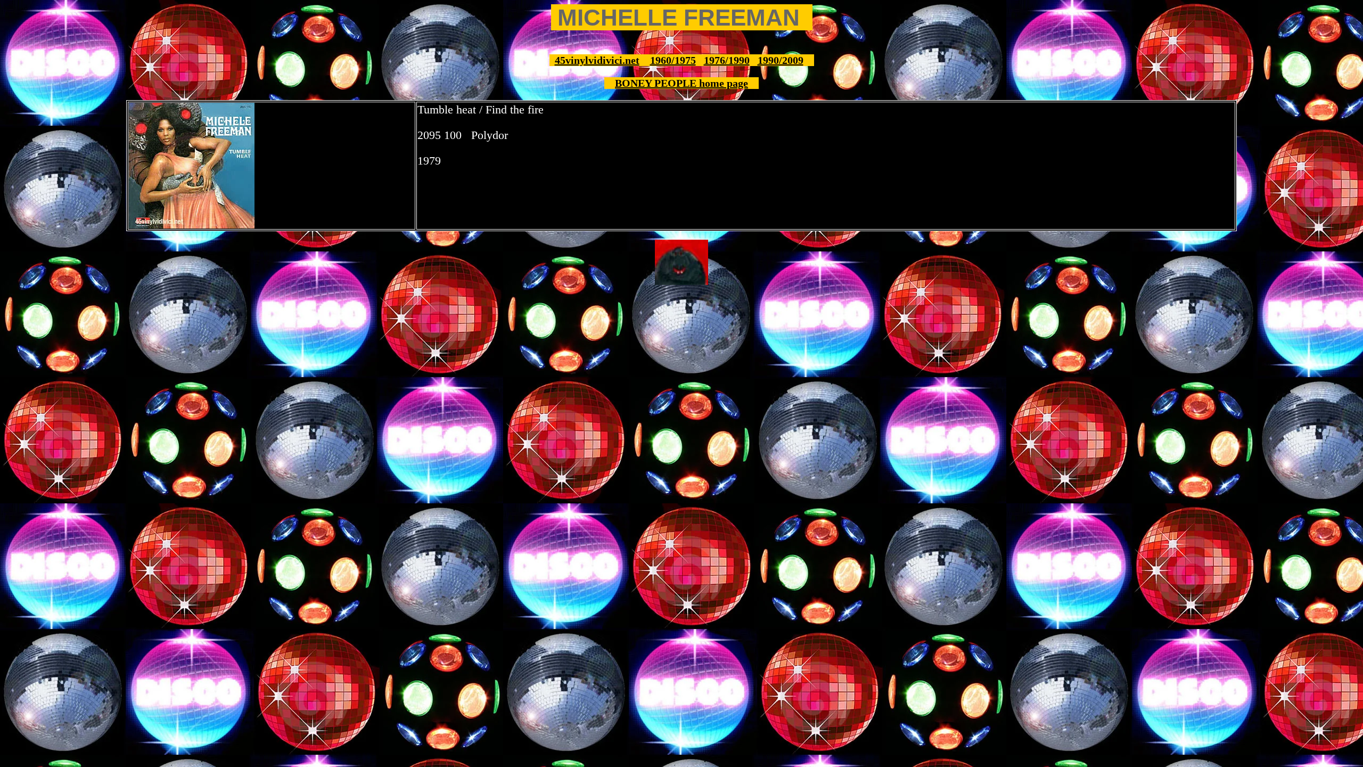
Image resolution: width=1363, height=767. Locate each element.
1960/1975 (673, 60)
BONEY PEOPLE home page (681, 83)
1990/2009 (780, 60)
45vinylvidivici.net (597, 60)
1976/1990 (727, 60)
